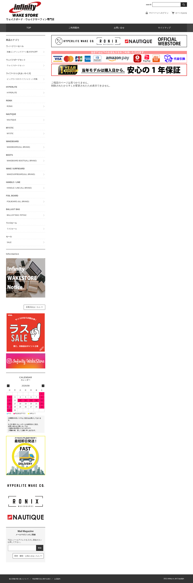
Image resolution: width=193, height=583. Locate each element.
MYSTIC (10, 133)
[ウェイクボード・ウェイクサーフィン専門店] (25, 16)
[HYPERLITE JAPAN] (25, 490)
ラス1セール (12, 229)
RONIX (10, 106)
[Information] (25, 296)
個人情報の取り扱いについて (19, 579)
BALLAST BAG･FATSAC (17, 215)
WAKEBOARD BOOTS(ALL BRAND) (22, 161)
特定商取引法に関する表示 (41, 579)
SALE (9, 242)
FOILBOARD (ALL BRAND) (18, 201)
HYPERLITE (12, 93)
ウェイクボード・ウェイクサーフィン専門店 (30, 19)
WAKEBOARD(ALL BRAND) (18, 147)
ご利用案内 (74, 28)
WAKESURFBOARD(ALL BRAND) (21, 174)
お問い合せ (119, 28)
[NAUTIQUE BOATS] (25, 522)
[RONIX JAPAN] (25, 506)
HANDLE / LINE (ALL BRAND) (19, 188)
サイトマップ (164, 28)
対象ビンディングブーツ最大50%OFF (22, 52)
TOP (29, 28)
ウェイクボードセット (16, 65)
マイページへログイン (159, 13)
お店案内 (57, 579)
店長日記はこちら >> (34, 307)
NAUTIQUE (11, 120)
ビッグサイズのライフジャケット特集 (22, 79)
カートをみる (181, 13)
